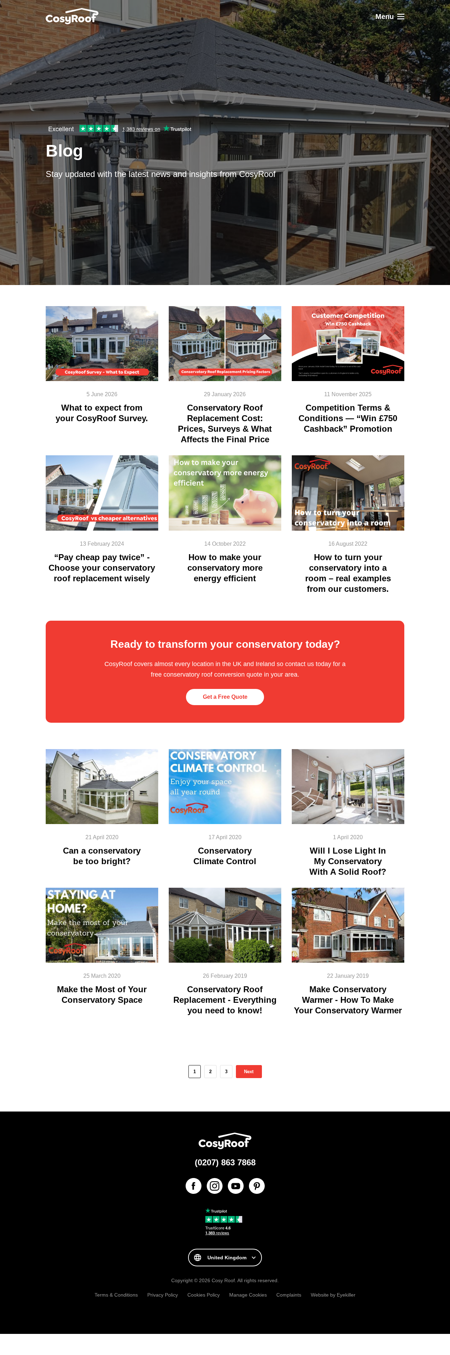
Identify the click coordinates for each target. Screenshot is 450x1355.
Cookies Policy (203, 1295)
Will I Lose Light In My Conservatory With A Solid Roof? (347, 861)
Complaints (288, 1295)
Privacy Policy (162, 1295)
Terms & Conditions (116, 1295)
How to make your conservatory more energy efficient (225, 567)
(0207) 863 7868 (225, 1162)
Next (248, 1071)
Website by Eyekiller (333, 1295)
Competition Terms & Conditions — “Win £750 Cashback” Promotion (347, 418)
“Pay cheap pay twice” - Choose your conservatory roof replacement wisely (102, 567)
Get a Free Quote (225, 697)
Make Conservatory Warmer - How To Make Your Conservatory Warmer (348, 999)
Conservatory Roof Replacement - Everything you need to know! (225, 999)
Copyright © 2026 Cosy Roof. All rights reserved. (225, 1280)
